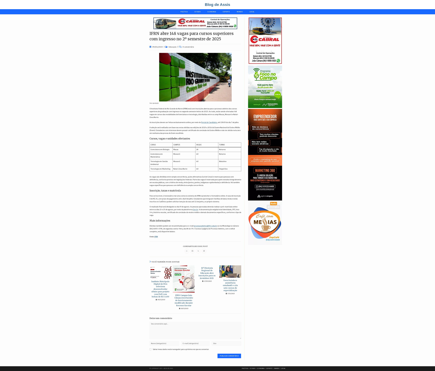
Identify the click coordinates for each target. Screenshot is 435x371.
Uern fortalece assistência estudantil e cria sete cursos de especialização (230, 285)
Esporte (269, 368)
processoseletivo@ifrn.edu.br (205, 226)
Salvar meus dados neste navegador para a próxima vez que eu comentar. (181, 349)
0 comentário (188, 47)
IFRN (156, 237)
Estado (252, 368)
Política (245, 368)
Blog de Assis (217, 4)
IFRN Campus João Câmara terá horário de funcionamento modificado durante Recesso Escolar (183, 300)
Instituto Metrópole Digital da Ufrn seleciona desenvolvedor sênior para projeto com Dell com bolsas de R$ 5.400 (160, 289)
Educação (173, 47)
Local (283, 368)
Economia (261, 368)
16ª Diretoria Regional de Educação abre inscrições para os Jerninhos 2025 (207, 273)
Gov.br (195, 210)
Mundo (276, 368)
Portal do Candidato (209, 122)
